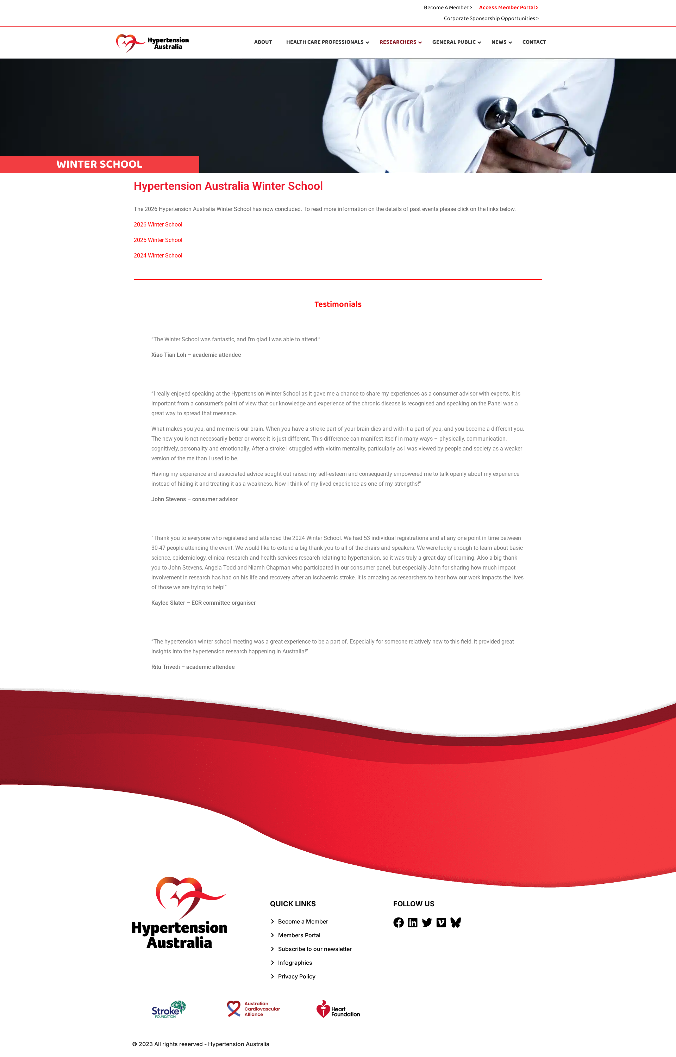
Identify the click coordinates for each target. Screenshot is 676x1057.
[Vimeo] (441, 922)
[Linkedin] (412, 922)
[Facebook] (398, 922)
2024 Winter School (158, 255)
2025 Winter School (158, 240)
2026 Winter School (158, 224)
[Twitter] (427, 922)
